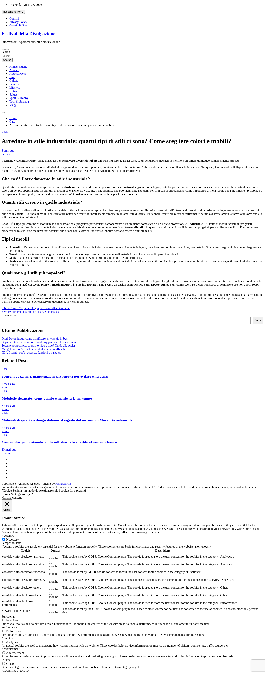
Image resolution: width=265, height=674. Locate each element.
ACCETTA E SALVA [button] (15, 670)
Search (6, 52)
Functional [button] (8, 616)
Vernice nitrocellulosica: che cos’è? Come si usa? (31, 311)
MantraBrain (63, 483)
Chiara (6, 453)
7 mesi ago (8, 427)
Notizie (13, 91)
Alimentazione (18, 66)
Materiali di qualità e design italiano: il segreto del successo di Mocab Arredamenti (67, 420)
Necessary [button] (8, 535)
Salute (13, 94)
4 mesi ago (8, 383)
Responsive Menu (13, 11)
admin (5, 387)
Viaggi (13, 105)
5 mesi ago (8, 405)
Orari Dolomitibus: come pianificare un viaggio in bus (35, 338)
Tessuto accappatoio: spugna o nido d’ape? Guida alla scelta (38, 345)
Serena (6, 154)
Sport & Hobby (18, 98)
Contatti (14, 18)
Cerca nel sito (10, 315)
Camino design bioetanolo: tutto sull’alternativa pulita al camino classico (59, 442)
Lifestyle (14, 87)
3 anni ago (8, 150)
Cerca (258, 320)
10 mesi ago (9, 449)
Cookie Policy (18, 25)
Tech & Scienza (19, 101)
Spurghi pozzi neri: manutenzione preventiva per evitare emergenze (55, 376)
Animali (14, 70)
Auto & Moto (17, 73)
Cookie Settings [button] (11, 494)
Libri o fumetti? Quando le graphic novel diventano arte (36, 308)
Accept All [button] (28, 494)
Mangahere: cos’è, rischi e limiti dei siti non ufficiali (33, 349)
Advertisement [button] (10, 649)
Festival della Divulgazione (28, 33)
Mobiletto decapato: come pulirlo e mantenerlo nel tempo (47, 398)
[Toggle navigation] (3, 49)
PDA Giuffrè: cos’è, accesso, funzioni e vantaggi (31, 352)
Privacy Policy (18, 22)
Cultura (13, 80)
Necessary (12, 539)
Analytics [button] (7, 638)
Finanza (14, 84)
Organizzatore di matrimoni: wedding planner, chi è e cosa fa (39, 342)
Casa (12, 77)
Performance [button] (9, 627)
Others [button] (6, 659)
